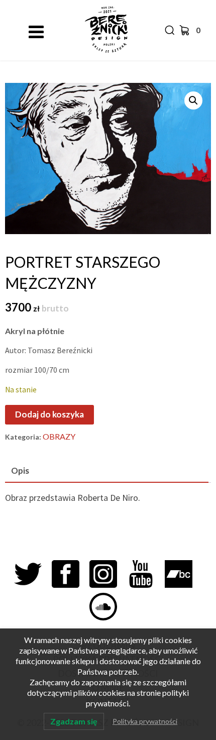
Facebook (70, 574)
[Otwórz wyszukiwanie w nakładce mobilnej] (168, 30)
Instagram (108, 574)
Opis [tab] (20, 470)
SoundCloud (108, 606)
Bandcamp (183, 574)
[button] (193, 100)
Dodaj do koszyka (49, 414)
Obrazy (59, 436)
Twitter (33, 574)
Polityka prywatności (145, 721)
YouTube (146, 574)
